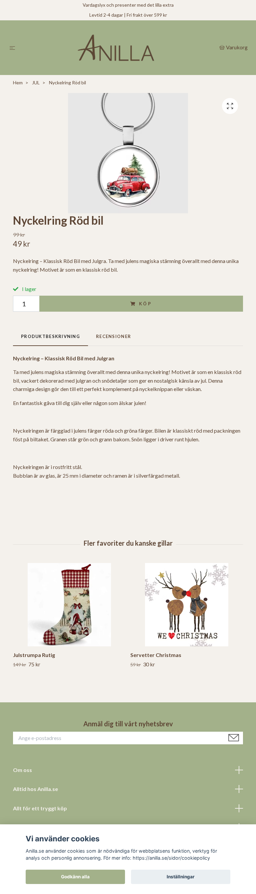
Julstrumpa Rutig (34, 655)
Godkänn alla (75, 876)
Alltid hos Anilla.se (35, 789)
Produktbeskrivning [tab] (50, 336)
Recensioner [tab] (113, 336)
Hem (18, 82)
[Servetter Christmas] (186, 604)
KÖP (145, 303)
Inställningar (181, 876)
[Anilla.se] (118, 48)
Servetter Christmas (155, 655)
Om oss (22, 770)
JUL (36, 82)
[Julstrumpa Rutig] (69, 604)
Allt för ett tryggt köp (40, 808)
